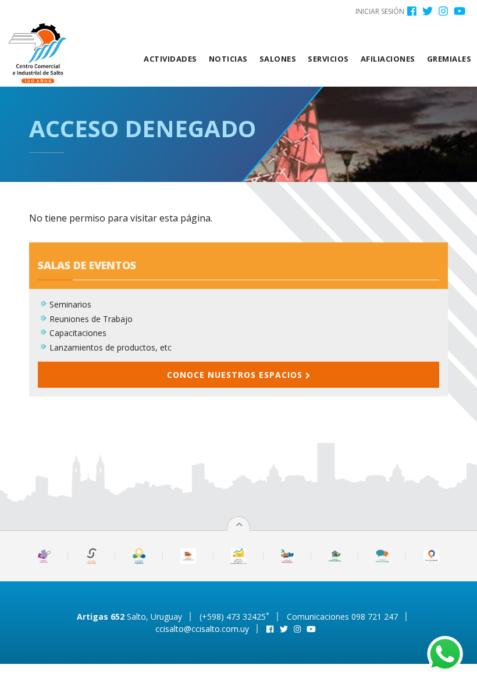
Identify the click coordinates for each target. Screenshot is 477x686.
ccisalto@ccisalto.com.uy (202, 628)
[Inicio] (42, 53)
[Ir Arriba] (239, 524)
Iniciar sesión (379, 11)
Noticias (228, 58)
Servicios (328, 58)
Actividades (170, 58)
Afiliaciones (388, 58)
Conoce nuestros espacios (236, 374)
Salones (278, 58)
